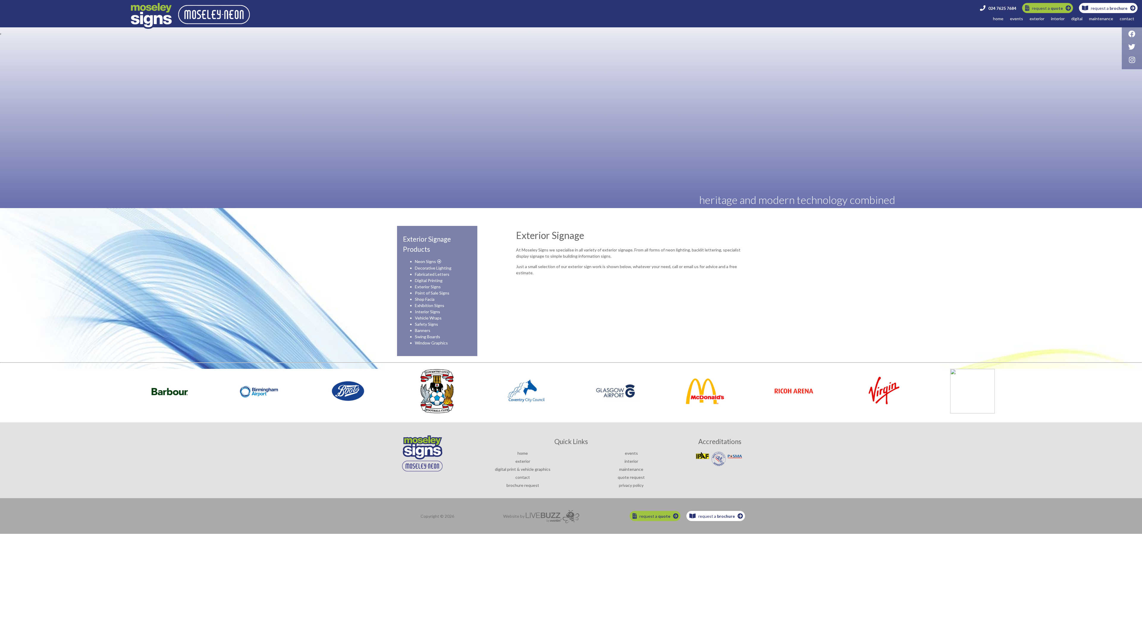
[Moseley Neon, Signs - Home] (190, 27)
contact (1127, 18)
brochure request (522, 485)
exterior (1037, 18)
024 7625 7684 (1001, 8)
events (1016, 18)
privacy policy (631, 485)
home (998, 18)
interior (1058, 18)
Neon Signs (425, 261)
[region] (571, 104)
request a (1046, 8)
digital (1077, 18)
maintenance (1101, 18)
